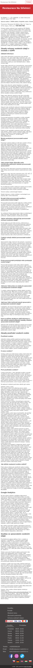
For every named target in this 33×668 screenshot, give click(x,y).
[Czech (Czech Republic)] (13, 661)
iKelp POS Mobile (28, 666)
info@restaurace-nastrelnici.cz (18, 649)
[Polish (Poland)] (30, 661)
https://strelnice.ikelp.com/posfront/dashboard (16, 592)
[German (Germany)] (18, 661)
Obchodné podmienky (14, 615)
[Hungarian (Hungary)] (26, 661)
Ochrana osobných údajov (15, 618)
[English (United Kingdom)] (22, 661)
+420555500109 (14, 646)
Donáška (10, 608)
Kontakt (9, 610)
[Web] (22, 656)
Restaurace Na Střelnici (8, 2)
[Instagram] (16, 656)
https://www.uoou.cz (6, 135)
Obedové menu (12, 613)
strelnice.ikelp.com (5, 115)
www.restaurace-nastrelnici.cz (18, 651)
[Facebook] (11, 656)
